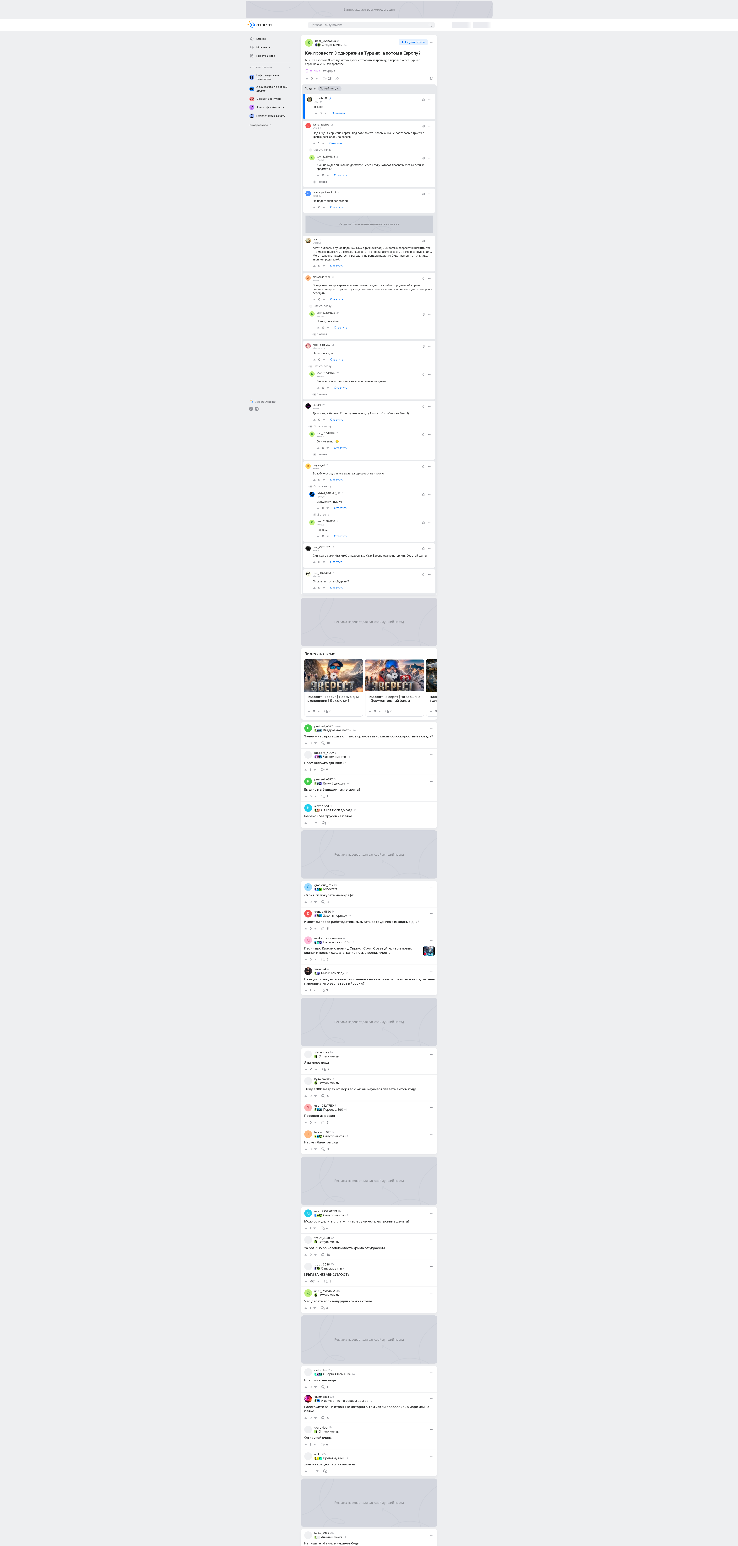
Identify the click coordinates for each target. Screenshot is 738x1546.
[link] (333, 688)
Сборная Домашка (337, 1374)
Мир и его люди (332, 973)
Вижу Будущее (334, 783)
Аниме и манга (331, 1537)
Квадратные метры (337, 730)
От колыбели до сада (337, 810)
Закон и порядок (335, 915)
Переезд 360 (333, 1109)
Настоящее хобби (336, 942)
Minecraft (330, 889)
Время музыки (333, 1458)
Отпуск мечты (332, 45)
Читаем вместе (334, 757)
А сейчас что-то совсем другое (344, 1401)
